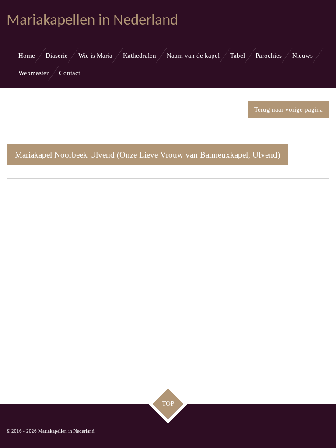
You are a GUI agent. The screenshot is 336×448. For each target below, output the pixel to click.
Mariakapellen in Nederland (92, 20)
